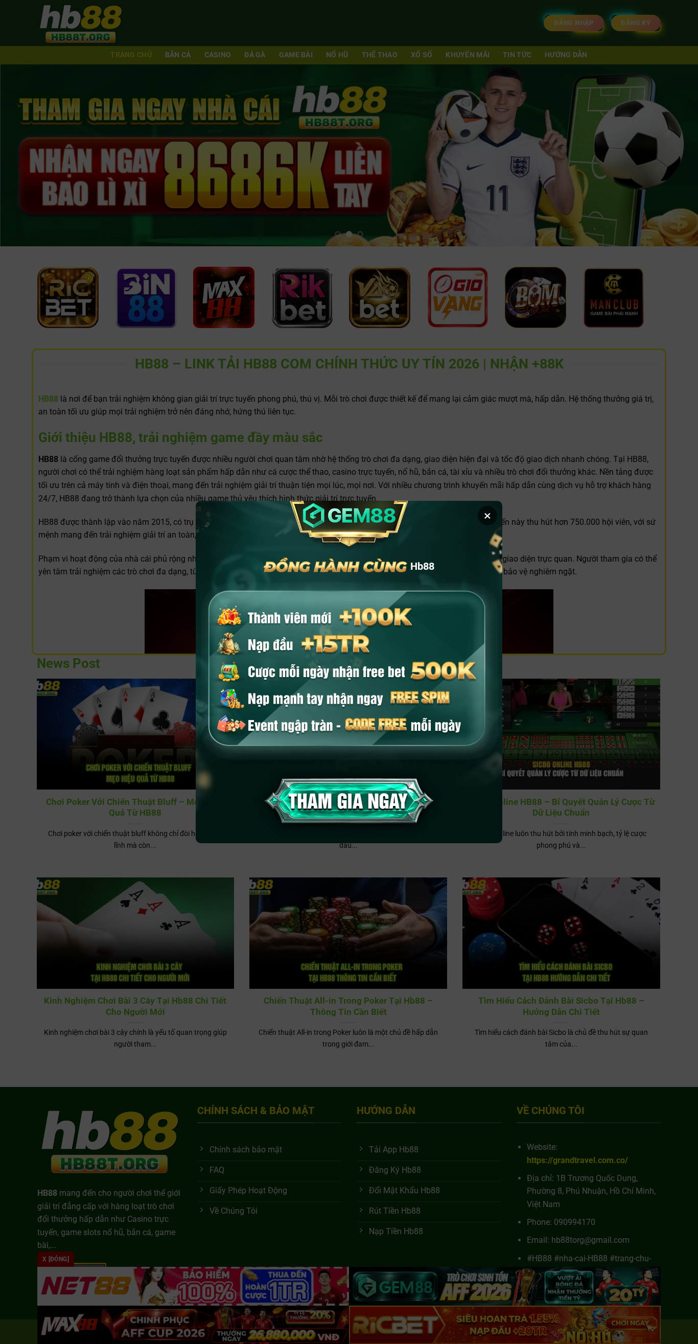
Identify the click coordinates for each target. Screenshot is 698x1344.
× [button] (487, 515)
